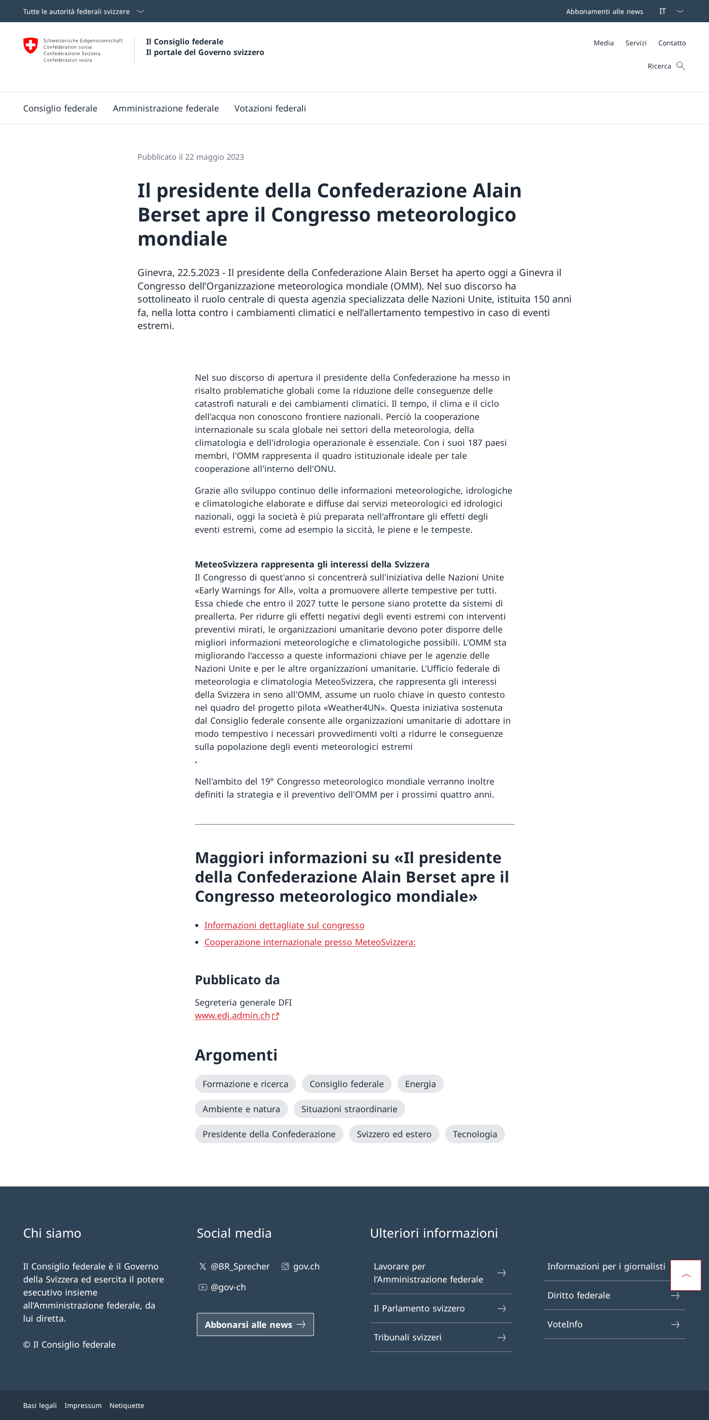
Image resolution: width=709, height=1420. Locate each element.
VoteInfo (565, 1324)
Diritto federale (578, 1295)
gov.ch (306, 1266)
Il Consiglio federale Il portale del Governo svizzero (205, 46)
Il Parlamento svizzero (419, 1308)
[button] (60, 108)
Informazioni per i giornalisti (606, 1266)
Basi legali (40, 1405)
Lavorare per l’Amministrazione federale (428, 1272)
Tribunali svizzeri (408, 1337)
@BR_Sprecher (240, 1266)
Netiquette (126, 1405)
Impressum (83, 1405)
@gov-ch (228, 1287)
